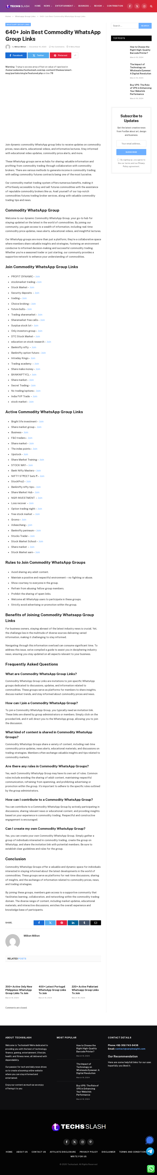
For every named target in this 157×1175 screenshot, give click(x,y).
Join (37, 276)
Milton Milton (20, 47)
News (47, 6)
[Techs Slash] (18, 6)
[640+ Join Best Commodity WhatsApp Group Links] (53, 106)
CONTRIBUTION (115, 6)
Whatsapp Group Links (18, 24)
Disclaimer (108, 1152)
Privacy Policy (89, 1152)
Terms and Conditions (133, 1152)
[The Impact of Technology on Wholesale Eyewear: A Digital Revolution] (119, 68)
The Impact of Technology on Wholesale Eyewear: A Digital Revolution (140, 69)
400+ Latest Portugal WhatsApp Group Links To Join (52, 990)
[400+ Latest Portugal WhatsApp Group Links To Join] (53, 974)
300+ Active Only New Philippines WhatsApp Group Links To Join (18, 990)
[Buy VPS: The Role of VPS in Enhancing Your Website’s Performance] (119, 88)
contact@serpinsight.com (130, 1048)
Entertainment (64, 6)
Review (98, 6)
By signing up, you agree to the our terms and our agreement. (131, 163)
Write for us (79, 1156)
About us (22, 1152)
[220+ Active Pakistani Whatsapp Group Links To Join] (86, 974)
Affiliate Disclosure (63, 1152)
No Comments (58, 47)
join (30, 524)
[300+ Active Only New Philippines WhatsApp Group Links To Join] (20, 974)
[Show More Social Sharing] (75, 55)
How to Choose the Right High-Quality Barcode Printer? (140, 50)
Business (83, 6)
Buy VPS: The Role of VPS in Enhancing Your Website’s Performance (141, 89)
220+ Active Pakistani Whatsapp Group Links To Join (85, 990)
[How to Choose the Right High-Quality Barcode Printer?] (119, 50)
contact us (39, 1152)
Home (38, 6)
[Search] (150, 6)
